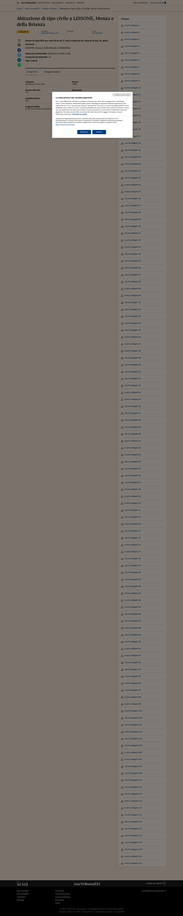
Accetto (99, 132)
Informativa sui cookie (79, 114)
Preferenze (84, 132)
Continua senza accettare (122, 94)
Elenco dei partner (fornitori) (65, 124)
